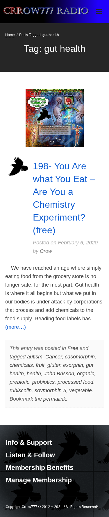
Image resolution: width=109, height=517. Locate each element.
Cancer (53, 357)
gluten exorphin (65, 365)
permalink (54, 399)
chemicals (21, 365)
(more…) (15, 327)
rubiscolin (21, 390)
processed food (75, 382)
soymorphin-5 (50, 390)
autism (34, 357)
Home (10, 35)
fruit (40, 365)
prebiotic (19, 382)
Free (72, 348)
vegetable (80, 390)
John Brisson (59, 373)
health (34, 373)
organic (85, 373)
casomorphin (80, 357)
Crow (46, 251)
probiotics (43, 382)
